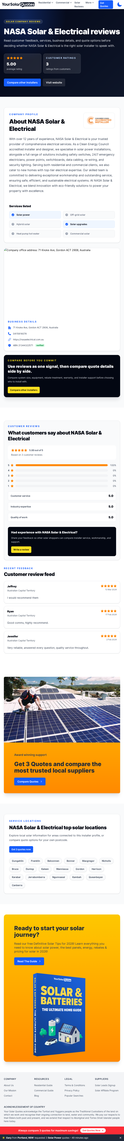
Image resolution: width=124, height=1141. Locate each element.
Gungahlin (18, 860)
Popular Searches (74, 1095)
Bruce (15, 869)
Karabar (16, 877)
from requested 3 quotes (50, 1137)
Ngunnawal (58, 877)
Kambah (76, 877)
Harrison (96, 869)
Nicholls (106, 860)
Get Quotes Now (93, 1130)
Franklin (35, 860)
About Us (9, 1085)
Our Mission (10, 1090)
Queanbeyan (96, 877)
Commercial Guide (43, 1090)
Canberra (17, 885)
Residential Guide (43, 1085)
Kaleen (45, 869)
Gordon (80, 869)
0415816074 (20, 333)
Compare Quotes (27, 781)
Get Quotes (104, 4)
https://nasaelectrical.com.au (28, 339)
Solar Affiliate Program (107, 1090)
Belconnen (53, 860)
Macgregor (88, 860)
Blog (36, 1095)
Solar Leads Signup (105, 1085)
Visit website (54, 82)
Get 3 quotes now (21, 849)
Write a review (21, 549)
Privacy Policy (72, 1090)
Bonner (71, 860)
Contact (8, 1095)
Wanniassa (62, 869)
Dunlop (30, 869)
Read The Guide (27, 961)
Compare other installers (22, 82)
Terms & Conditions (75, 1085)
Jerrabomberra (36, 877)
